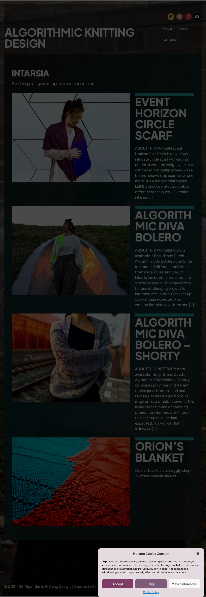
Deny (151, 584)
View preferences (184, 584)
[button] (198, 554)
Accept (118, 584)
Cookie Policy (151, 592)
